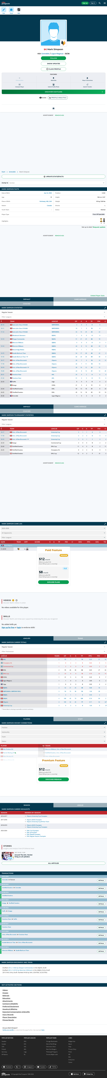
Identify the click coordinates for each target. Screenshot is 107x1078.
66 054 (44, 98)
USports (54, 360)
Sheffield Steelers (18, 389)
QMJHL (54, 342)
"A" (27, 357)
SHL (25, 1046)
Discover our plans (53, 92)
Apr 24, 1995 (48, 193)
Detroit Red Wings (51, 1044)
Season (27, 805)
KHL (25, 1044)
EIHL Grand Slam (32, 832)
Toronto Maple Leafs (52, 1054)
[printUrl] (53, 108)
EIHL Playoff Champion (33, 834)
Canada (49, 205)
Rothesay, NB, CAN (46, 201)
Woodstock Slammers (19, 335)
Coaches (26, 304)
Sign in (93, 3)
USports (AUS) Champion (34, 820)
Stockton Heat (17, 374)
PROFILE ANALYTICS (58, 98)
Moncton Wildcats (18, 342)
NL (24, 1054)
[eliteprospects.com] (6, 3)
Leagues (26, 638)
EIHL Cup (54, 446)
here (42, 1030)
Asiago (15, 385)
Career (70, 1062)
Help (69, 1046)
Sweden (4, 1041)
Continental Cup (56, 443)
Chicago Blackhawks (51, 1041)
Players (26, 719)
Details (101, 880)
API (69, 1054)
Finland (4, 1049)
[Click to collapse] (105, 308)
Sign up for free (8, 627)
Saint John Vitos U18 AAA (20, 325)
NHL (25, 1041)
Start (3, 172)
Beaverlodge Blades (18, 350)
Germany (4, 1052)
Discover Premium (53, 779)
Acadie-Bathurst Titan (19, 353)
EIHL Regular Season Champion (36, 836)
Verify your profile (8, 1030)
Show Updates (53, 64)
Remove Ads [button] (59, 115)
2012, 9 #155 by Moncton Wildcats (20, 970)
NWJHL (54, 350)
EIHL (53, 389)
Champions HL (55, 450)
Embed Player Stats (97, 296)
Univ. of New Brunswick (20, 360)
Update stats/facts (55, 176)
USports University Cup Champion (37, 816)
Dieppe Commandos (19, 339)
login (19, 627)
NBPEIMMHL (55, 325)
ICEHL (53, 385)
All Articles (53, 863)
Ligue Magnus (57, 54)
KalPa (14, 382)
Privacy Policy (72, 1049)
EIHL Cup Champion (33, 830)
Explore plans (53, 582)
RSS (69, 1057)
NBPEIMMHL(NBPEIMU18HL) (12, 691)
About (70, 1044)
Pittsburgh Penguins (52, 1052)
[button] (53, 58)
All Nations (5, 1054)
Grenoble (45, 54)
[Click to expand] (105, 723)
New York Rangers (51, 1049)
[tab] (27, 299)
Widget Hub (71, 1041)
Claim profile (55, 69)
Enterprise (71, 1060)
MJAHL (54, 335)
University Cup (55, 432)
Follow (53, 58)
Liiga (53, 382)
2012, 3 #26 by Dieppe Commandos (20, 968)
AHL (53, 374)
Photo (70, 1052)
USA (3, 1046)
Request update (99, 227)
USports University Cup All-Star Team (38, 821)
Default (26, 299)
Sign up (85, 3)
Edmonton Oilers (51, 1046)
